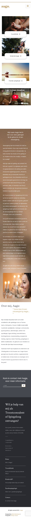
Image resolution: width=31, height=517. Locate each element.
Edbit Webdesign (16, 514)
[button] (28, 6)
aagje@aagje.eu (9, 440)
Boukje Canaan (14, 515)
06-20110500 (8, 442)
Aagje (21, 510)
